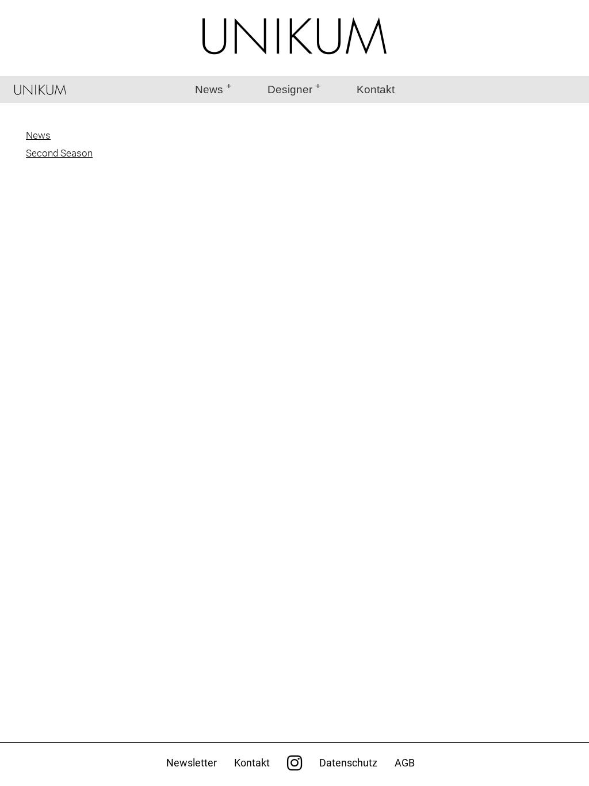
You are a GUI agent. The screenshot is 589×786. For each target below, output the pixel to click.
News (209, 89)
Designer (289, 89)
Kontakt (376, 89)
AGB (405, 763)
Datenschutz (348, 763)
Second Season (59, 153)
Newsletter (191, 763)
